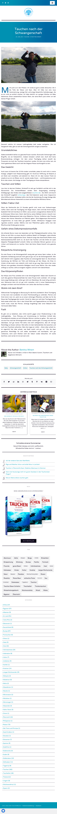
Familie (36, 562)
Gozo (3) (5, 642)
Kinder (16, 570)
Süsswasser (15, 582)
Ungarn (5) (6, 781)
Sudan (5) (6, 754)
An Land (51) (7, 616)
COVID (36, 558)
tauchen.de (36, 193)
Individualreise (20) (9, 650)
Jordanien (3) (7, 661)
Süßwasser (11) (8, 762)
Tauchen (34, 582)
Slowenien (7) (7, 739)
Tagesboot (25, 582)
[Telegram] (27, 382)
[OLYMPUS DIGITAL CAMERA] (14, 395)
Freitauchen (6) (8, 635)
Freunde (6, 566)
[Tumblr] (32, 382)
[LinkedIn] (18, 382)
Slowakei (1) (7, 736)
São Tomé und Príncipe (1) (11, 728)
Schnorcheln (40, 578)
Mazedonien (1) (8, 687)
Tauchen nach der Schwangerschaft (41, 368)
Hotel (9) (6, 646)
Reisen (43, 574)
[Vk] (41, 382)
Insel (45, 566)
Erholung (19, 562)
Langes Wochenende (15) (11, 672)
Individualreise (35, 566)
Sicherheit (5, 582)
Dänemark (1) (7, 623)
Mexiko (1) (6, 691)
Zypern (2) (6, 788)
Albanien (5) (7, 612)
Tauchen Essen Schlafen (12, 586)
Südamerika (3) (8, 751)
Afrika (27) (6, 605)
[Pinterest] (36, 382)
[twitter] (5, 2)
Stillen (25, 368)
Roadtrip (7, 578)
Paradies (21, 574)
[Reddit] (13, 382)
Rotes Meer (17, 578)
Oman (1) (6, 713)
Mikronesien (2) (8, 694)
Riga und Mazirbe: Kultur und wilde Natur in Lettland (22, 464)
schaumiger (22, 195)
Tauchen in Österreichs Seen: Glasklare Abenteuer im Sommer (26, 468)
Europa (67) (7, 631)
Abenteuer (7, 558)
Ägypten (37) (7, 608)
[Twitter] (8, 382)
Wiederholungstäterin (11, 590)
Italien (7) (6, 657)
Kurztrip (32, 570)
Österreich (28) (8, 717)
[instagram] (8, 2)
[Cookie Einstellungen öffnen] (3, 812)
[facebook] (2, 2)
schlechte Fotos (29, 578)
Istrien (51, 566)
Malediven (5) (7, 679)
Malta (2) (6, 683)
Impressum (38, 805)
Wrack (38, 590)
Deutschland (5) (8, 627)
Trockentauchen (40, 586)
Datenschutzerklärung (28, 805)
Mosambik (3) (7, 706)
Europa (28, 562)
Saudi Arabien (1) (8, 732)
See (46, 578)
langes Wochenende (45, 570)
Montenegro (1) (8, 702)
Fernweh (45, 562)
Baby (6, 368)
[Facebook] (4, 382)
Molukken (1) (7, 698)
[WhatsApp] (23, 382)
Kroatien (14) (7, 668)
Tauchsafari (28, 586)
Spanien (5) (6, 743)
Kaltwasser (7, 570)
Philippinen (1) (7, 721)
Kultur (24, 570)
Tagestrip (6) (7, 766)
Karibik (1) (6, 665)
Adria (16, 558)
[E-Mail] (51, 382)
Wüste (45, 590)
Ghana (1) (6, 638)
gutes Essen (17, 566)
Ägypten (6, 594)
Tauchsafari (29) (8, 773)
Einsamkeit (45, 558)
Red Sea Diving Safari (32, 574)
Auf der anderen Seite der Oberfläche (18, 460)
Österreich (16, 594)
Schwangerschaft (15, 368)
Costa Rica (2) (7, 620)
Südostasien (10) (8, 758)
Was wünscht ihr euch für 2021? (14, 416)
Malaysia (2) (7, 676)
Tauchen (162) (7, 769)
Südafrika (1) (7, 747)
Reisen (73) (6, 724)
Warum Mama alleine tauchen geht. (17, 478)
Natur (6, 574)
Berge (30, 558)
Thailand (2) (7, 777)
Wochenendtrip (27, 590)
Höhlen (26, 566)
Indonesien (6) (7, 653)
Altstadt (23, 558)
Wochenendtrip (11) (9, 784)
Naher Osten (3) (8, 709)
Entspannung (8, 562)
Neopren (13, 574)
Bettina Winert (27, 349)
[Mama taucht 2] (43, 395)
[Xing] (46, 382)
